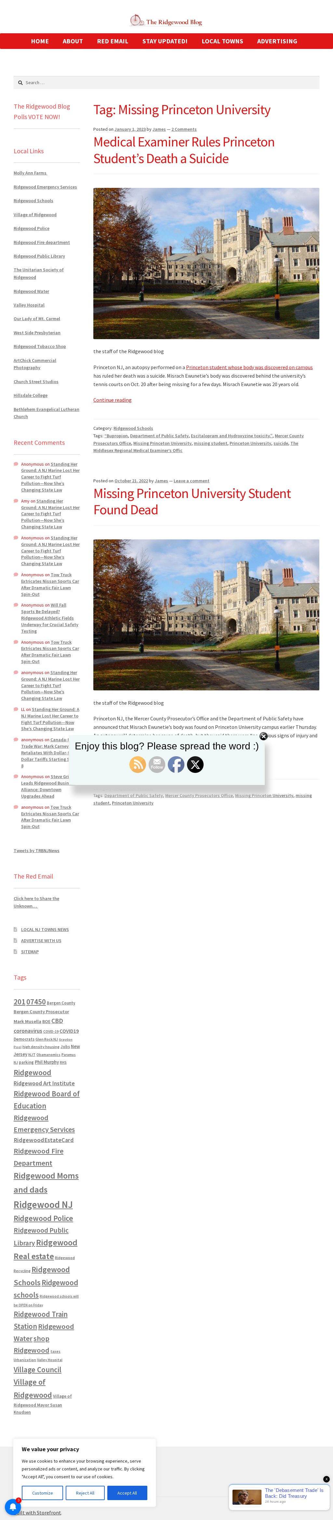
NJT (31, 1054)
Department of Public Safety (159, 436)
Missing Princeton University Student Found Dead (192, 501)
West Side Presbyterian (37, 333)
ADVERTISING (277, 41)
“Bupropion (116, 436)
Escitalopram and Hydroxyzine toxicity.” (232, 436)
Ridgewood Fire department (42, 242)
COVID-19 (51, 1031)
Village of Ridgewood (35, 215)
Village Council (37, 1369)
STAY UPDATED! (165, 41)
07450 (36, 1001)
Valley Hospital (29, 305)
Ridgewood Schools (133, 428)
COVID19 (69, 1031)
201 (19, 1001)
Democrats (24, 1039)
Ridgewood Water (31, 291)
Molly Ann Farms (30, 173)
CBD (57, 1021)
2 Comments (184, 129)
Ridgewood (32, 1072)
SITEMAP (30, 952)
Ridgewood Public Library (39, 256)
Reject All (85, 1493)
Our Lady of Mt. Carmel (37, 319)
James (159, 129)
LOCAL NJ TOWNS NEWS (45, 929)
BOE (46, 1021)
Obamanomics (48, 1054)
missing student (210, 443)
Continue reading (112, 400)
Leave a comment (191, 481)
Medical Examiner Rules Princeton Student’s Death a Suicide (184, 150)
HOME (40, 41)
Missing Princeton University (162, 443)
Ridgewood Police (31, 228)
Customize (42, 1493)
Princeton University (250, 443)
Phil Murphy (47, 1062)
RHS (63, 1062)
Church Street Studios (36, 381)
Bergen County (61, 1003)
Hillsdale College (30, 395)
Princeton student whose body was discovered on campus (249, 367)
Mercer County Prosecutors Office (199, 795)
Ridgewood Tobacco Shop (40, 346)
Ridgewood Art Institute (44, 1083)
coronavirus (28, 1030)
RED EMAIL (112, 41)
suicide (280, 443)
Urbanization (25, 1359)
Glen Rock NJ (46, 1039)
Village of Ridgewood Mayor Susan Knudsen (43, 1404)
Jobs (65, 1046)
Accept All (127, 1493)
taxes (55, 1351)
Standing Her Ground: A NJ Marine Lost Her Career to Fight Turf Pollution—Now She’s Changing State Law (50, 477)
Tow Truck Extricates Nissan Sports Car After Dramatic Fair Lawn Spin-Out (50, 584)
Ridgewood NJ (43, 1204)
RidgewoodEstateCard (44, 1140)
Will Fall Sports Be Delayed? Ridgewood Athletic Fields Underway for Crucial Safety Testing (49, 618)
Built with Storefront (37, 1512)
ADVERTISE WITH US (41, 940)
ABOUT (73, 41)
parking (26, 1062)
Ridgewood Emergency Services (45, 187)
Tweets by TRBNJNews (37, 850)
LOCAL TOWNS (222, 41)
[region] (84, 1472)
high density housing (41, 1046)
